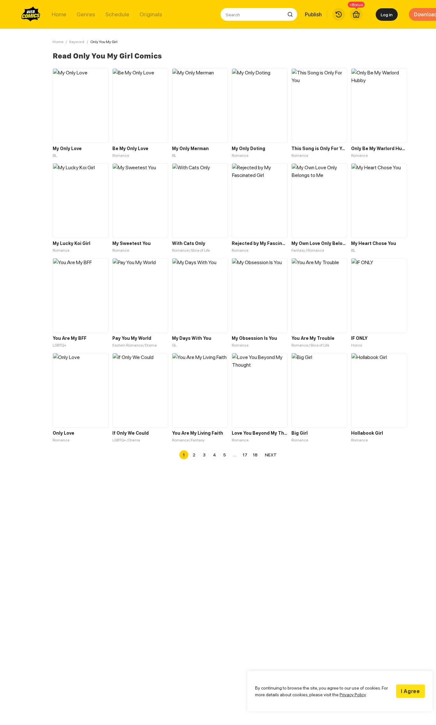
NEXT (271, 454)
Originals (150, 14)
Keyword (76, 41)
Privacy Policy (353, 694)
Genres (86, 14)
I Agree (410, 691)
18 (255, 454)
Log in (387, 14)
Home (59, 14)
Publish (313, 14)
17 (245, 454)
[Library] (338, 14)
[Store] (356, 14)
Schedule (117, 14)
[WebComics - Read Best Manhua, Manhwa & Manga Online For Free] (30, 14)
